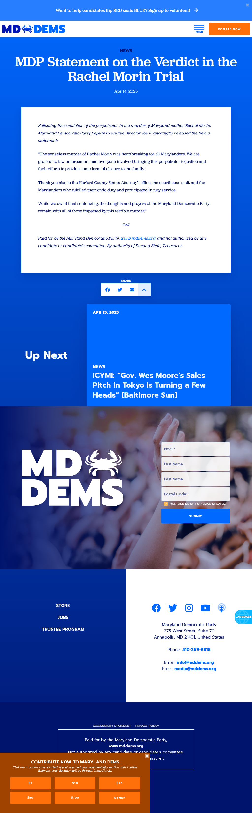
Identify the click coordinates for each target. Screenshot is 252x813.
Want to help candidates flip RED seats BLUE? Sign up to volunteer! (123, 10)
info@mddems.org (195, 662)
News (126, 50)
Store (63, 605)
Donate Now (229, 29)
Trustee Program (63, 629)
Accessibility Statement (112, 726)
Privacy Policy (147, 726)
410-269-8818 (196, 650)
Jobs (63, 617)
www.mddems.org (126, 746)
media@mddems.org (195, 668)
